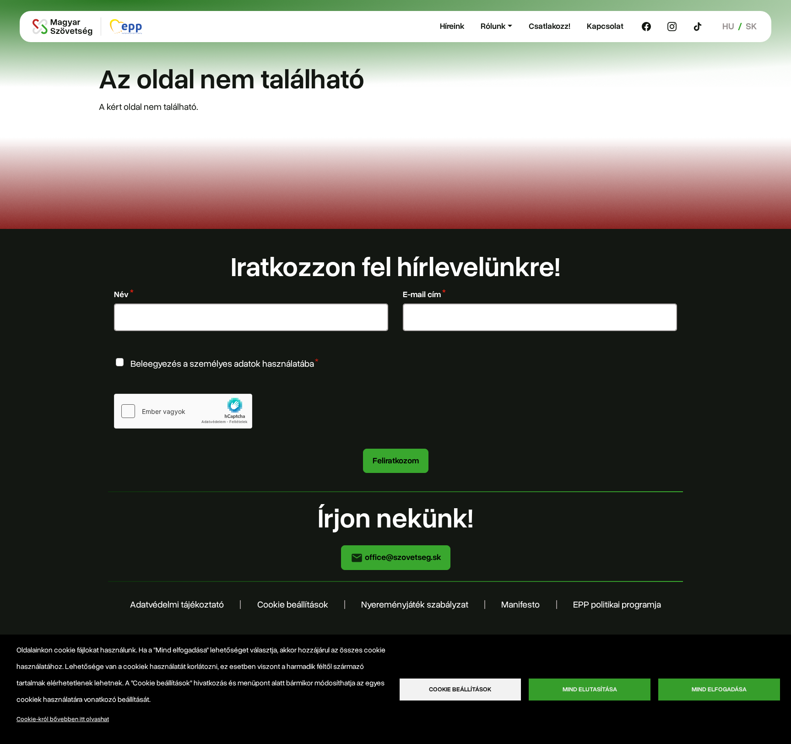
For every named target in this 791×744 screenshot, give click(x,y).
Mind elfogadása (719, 689)
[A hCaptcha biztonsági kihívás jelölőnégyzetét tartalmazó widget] (183, 411)
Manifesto (520, 604)
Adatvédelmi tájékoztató (177, 604)
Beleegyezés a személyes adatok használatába (222, 363)
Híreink (452, 26)
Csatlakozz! (549, 26)
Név (121, 294)
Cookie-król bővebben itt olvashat (62, 719)
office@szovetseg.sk (402, 557)
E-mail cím (422, 294)
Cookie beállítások (292, 604)
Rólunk (493, 26)
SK (751, 26)
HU (728, 26)
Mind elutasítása (590, 689)
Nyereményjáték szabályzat (414, 604)
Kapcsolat (605, 26)
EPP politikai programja (617, 604)
